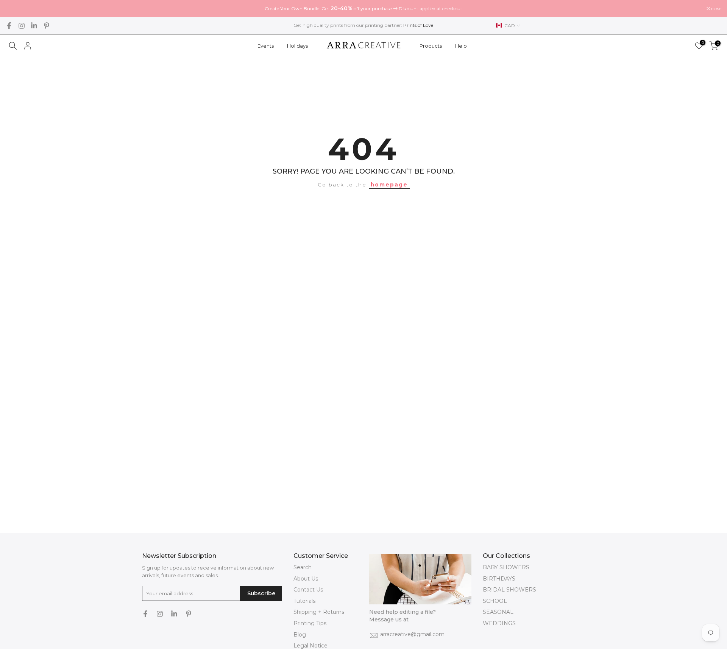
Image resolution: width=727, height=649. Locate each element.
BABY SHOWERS (506, 567)
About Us (305, 578)
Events (265, 46)
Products (431, 46)
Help (461, 46)
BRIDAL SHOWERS (509, 589)
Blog (299, 634)
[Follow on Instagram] (21, 25)
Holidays (297, 46)
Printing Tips (309, 623)
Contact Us (308, 589)
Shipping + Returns (318, 612)
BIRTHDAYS (499, 578)
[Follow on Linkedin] (34, 25)
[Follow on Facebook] (9, 25)
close (14, 8)
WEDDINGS (499, 623)
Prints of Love (418, 25)
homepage (389, 185)
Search (302, 567)
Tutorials (304, 601)
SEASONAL (498, 612)
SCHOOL (495, 601)
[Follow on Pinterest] (46, 25)
